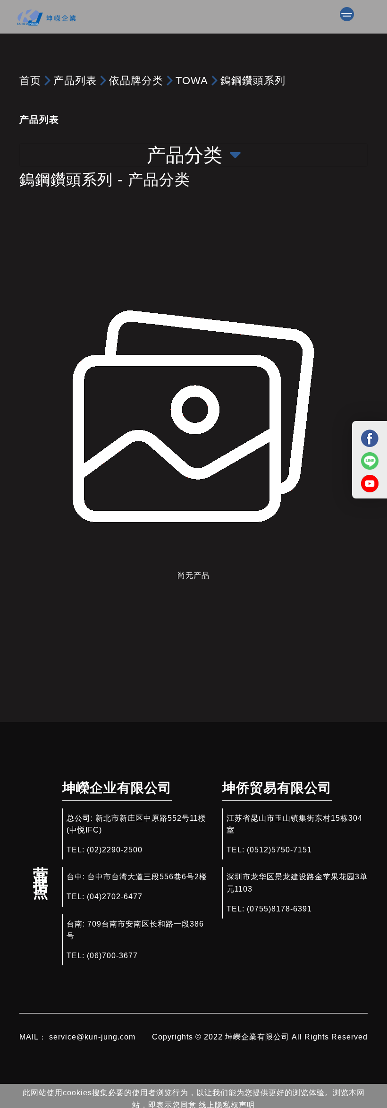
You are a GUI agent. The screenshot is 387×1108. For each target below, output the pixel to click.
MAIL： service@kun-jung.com (77, 1037)
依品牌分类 (136, 80)
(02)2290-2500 (115, 850)
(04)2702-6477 (115, 897)
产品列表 (75, 80)
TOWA (192, 80)
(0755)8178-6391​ (279, 909)
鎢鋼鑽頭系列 (253, 80)
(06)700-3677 (112, 956)
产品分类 (184, 155)
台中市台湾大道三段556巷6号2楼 (147, 877)
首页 (30, 80)
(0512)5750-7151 (279, 850)
